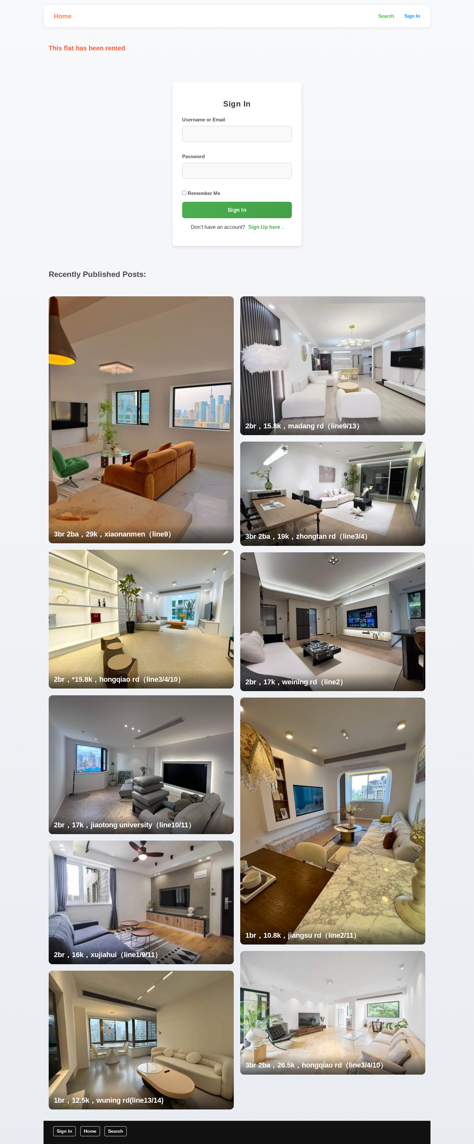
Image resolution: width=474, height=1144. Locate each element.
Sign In (412, 16)
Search (386, 16)
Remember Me (203, 193)
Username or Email (203, 119)
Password (193, 156)
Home (63, 16)
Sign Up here (264, 227)
